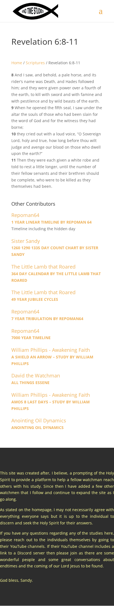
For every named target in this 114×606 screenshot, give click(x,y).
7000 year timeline (31, 337)
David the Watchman (35, 375)
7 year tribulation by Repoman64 (47, 318)
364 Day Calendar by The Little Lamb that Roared (56, 277)
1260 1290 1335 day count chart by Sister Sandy (54, 251)
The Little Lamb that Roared (43, 267)
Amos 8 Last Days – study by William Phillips (50, 405)
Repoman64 (25, 215)
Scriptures (35, 62)
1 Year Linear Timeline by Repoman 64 (51, 222)
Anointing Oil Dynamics (38, 420)
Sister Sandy (25, 241)
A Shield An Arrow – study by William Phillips (52, 360)
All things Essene (30, 382)
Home (16, 62)
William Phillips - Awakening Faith (50, 350)
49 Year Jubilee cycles (34, 299)
